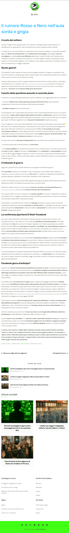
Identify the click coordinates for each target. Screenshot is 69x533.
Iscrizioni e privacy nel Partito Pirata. (12, 509)
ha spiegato (48, 251)
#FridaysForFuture (59, 353)
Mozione (38, 483)
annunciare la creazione (8, 190)
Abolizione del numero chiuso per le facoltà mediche (14, 492)
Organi (38, 491)
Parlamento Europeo (36, 344)
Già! (23, 84)
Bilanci (38, 513)
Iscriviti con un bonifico (8, 513)
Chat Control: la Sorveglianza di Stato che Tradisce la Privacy (29, 385)
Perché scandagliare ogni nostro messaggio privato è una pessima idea (32, 369)
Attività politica (16, 344)
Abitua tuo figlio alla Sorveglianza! (15, 353)
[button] (34, 14)
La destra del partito (32, 294)
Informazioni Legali (42, 505)
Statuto (38, 495)
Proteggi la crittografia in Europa (11, 483)
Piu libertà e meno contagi (9, 487)
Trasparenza (39, 509)
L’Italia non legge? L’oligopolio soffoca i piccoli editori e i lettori (29, 377)
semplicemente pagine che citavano (51, 294)
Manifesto (39, 487)
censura (26, 344)
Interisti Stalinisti (19, 294)
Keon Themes (40, 529)
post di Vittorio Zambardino (35, 84)
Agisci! (3, 505)
